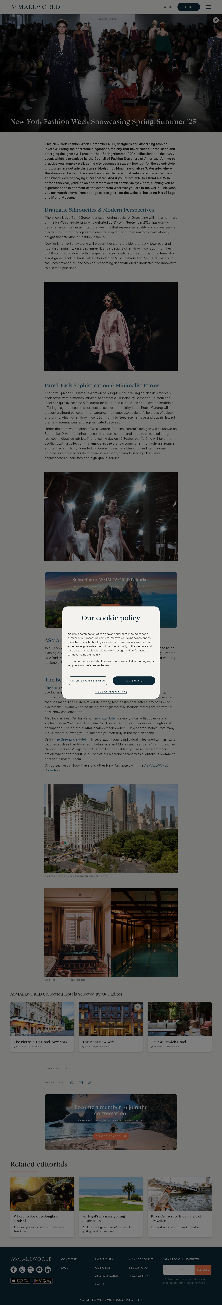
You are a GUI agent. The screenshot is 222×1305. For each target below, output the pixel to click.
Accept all (134, 680)
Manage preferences (111, 692)
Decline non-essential (88, 680)
